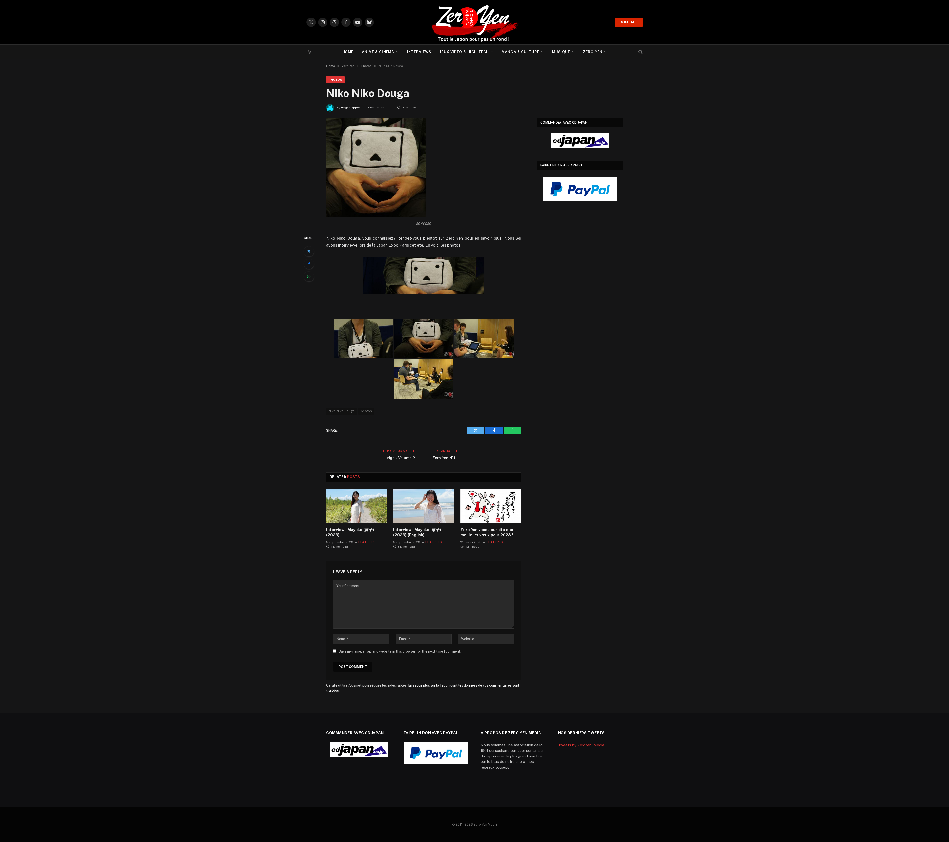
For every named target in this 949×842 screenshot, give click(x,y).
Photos (335, 79)
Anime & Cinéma (378, 52)
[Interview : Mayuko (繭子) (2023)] (356, 506)
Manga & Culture (520, 52)
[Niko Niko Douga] (376, 216)
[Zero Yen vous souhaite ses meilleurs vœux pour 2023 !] (490, 506)
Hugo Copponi (351, 107)
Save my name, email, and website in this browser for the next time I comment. (400, 651)
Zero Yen (592, 52)
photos (366, 411)
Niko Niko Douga (342, 411)
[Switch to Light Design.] (309, 52)
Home (347, 52)
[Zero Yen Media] (474, 22)
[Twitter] (309, 251)
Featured (366, 542)
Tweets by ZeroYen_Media (581, 745)
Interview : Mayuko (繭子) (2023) (350, 532)
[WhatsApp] (309, 276)
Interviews (419, 52)
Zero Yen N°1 (443, 458)
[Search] (640, 52)
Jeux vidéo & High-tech (464, 52)
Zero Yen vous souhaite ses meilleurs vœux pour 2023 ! (486, 532)
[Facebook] (309, 264)
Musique (561, 52)
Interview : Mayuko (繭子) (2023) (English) (417, 532)
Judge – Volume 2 (399, 458)
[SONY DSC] (363, 338)
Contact (628, 22)
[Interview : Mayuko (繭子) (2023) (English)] (423, 506)
